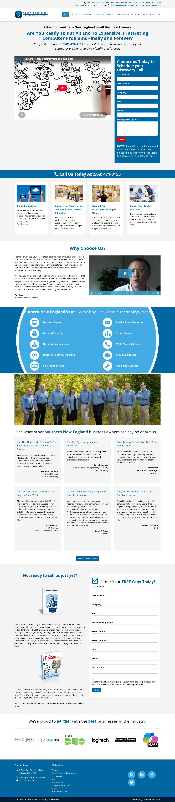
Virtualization (57, 782)
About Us (142, 14)
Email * (120, 101)
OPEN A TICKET (86, 5)
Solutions (131, 14)
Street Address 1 (100, 631)
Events (103, 5)
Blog (96, 5)
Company (96, 604)
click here (149, 155)
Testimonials (154, 14)
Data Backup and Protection (64, 773)
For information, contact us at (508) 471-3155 (136, 5)
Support (55, 770)
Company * (122, 92)
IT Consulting (58, 776)
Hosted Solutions (59, 791)
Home (75, 5)
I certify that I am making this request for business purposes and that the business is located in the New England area (123, 683)
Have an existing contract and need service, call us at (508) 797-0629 (124, 2)
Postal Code (98, 667)
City (94, 649)
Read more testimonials (87, 558)
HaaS (54, 788)
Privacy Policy (136, 799)
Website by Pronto (152, 799)
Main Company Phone (102, 622)
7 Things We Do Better (104, 14)
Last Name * (123, 83)
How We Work (88, 14)
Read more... (22, 224)
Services (119, 14)
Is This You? (75, 14)
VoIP (54, 779)
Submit (121, 139)
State (94, 658)
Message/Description (127, 119)
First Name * (123, 74)
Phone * (120, 110)
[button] (24, 740)
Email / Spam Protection (62, 785)
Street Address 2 (100, 640)
